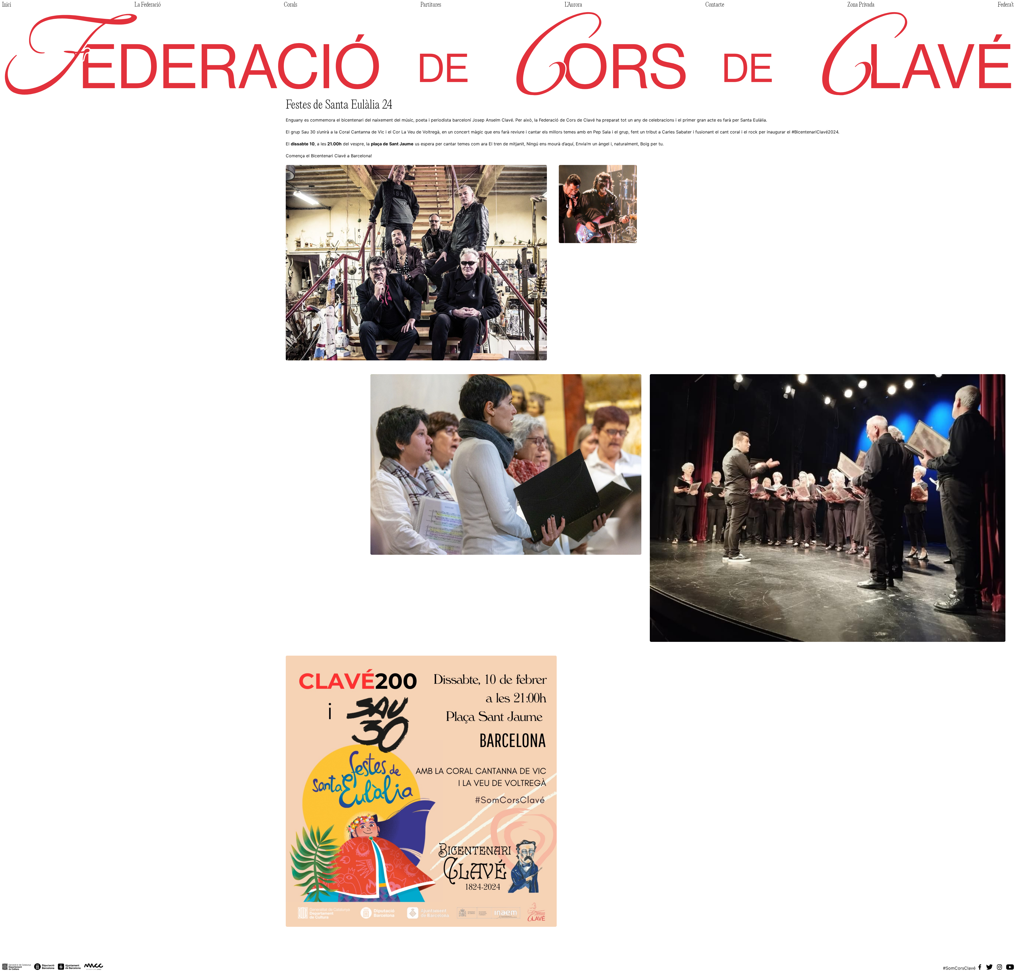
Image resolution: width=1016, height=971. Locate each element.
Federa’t (1006, 5)
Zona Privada (860, 5)
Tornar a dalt (19, 954)
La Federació (147, 5)
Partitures (430, 5)
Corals (290, 5)
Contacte (714, 5)
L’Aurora (573, 5)
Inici (6, 5)
